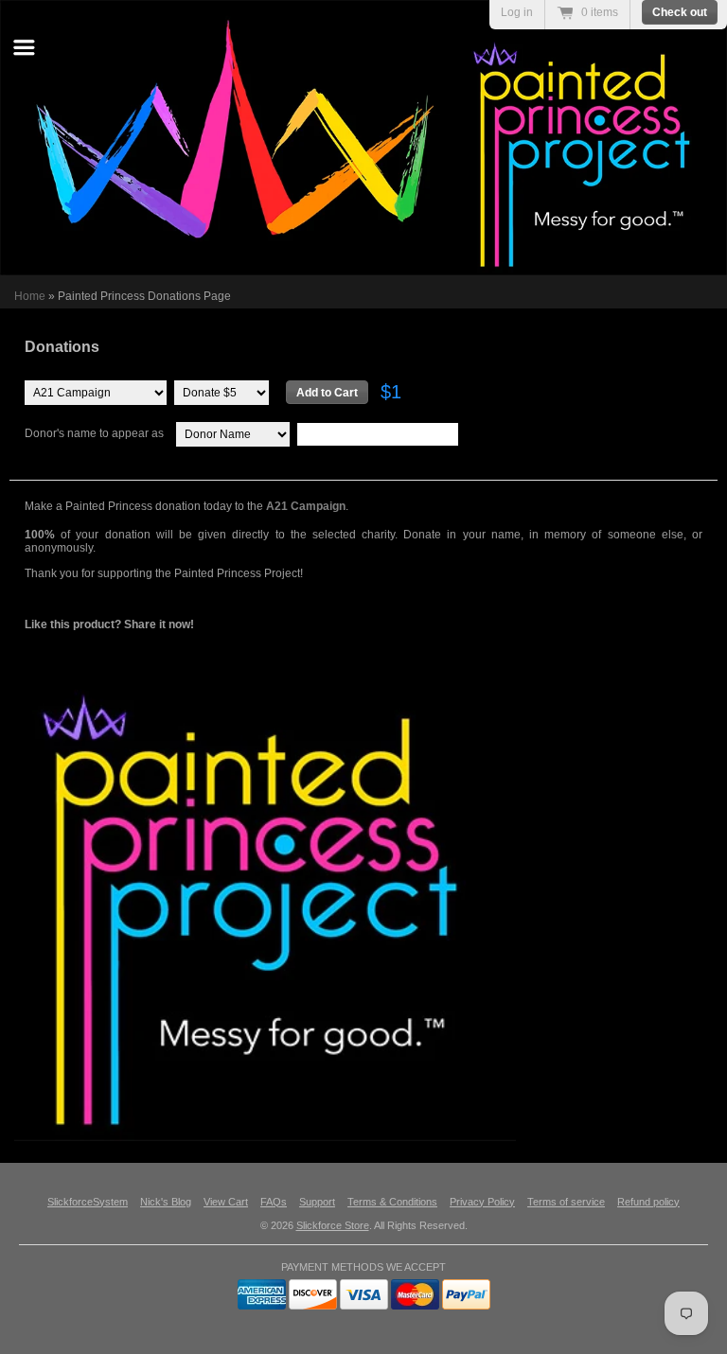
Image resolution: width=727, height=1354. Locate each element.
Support (317, 1201)
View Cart (226, 1201)
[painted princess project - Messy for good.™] (368, 890)
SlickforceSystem (87, 1201)
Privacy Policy (482, 1201)
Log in (517, 12)
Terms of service (566, 1201)
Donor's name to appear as (94, 433)
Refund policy (648, 1201)
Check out (679, 12)
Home (29, 296)
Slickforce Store (332, 1225)
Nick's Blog (165, 1201)
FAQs (273, 1201)
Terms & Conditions (392, 1201)
